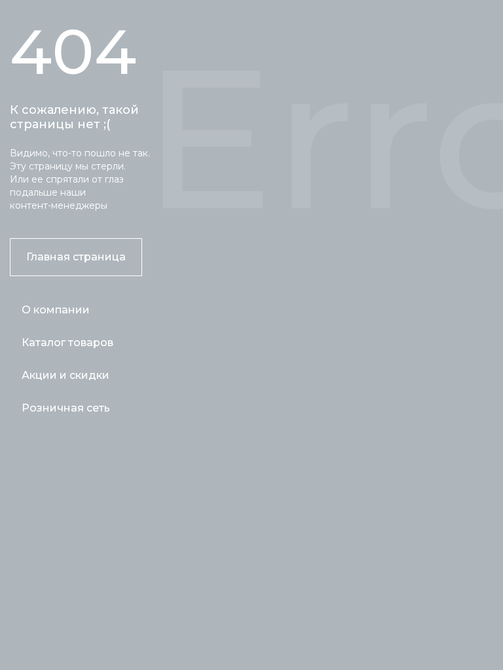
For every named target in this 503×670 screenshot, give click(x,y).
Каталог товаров (67, 342)
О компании (56, 310)
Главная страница (76, 257)
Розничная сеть (66, 408)
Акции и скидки (65, 375)
